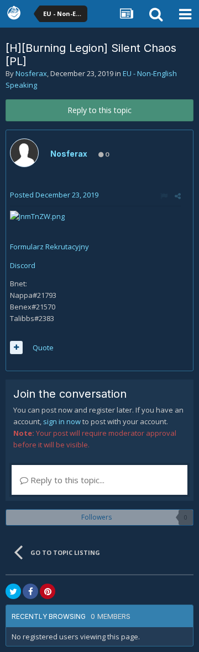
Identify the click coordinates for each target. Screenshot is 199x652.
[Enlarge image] (37, 216)
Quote (43, 347)
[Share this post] (178, 196)
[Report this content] (163, 196)
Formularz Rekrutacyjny (49, 247)
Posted (54, 195)
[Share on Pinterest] (47, 591)
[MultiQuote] (16, 347)
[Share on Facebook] (30, 591)
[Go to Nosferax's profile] (24, 152)
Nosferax (31, 73)
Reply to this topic (99, 110)
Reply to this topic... (66, 479)
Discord (22, 265)
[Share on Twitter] (13, 591)
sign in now (62, 421)
